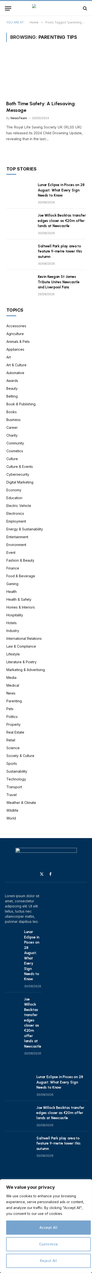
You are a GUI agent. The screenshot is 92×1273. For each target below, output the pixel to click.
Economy (13, 490)
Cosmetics (14, 451)
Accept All (48, 1227)
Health (11, 591)
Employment (16, 521)
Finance (12, 568)
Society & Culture (20, 756)
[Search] (84, 8)
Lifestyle (13, 654)
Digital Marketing (19, 482)
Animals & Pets (18, 341)
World (11, 818)
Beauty (12, 388)
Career (12, 427)
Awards (12, 381)
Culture (12, 459)
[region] (46, 1226)
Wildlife (12, 810)
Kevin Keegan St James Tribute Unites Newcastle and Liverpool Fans (58, 281)
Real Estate (15, 732)
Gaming (12, 584)
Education (14, 498)
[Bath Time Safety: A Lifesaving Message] (46, 74)
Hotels (11, 623)
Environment (16, 545)
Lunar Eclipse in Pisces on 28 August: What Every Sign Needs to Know (61, 190)
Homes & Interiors (20, 607)
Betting (12, 396)
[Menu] (8, 8)
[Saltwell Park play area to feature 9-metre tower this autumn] (19, 252)
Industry (12, 631)
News (10, 693)
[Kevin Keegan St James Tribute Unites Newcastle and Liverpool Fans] (19, 283)
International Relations (24, 638)
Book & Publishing (21, 404)
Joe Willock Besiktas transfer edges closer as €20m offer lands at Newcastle (62, 220)
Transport (14, 787)
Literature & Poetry (21, 662)
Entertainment (17, 537)
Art (8, 357)
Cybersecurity (17, 474)
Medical (12, 685)
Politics (12, 717)
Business (13, 420)
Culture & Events (19, 466)
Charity (12, 435)
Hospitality (14, 615)
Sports (11, 763)
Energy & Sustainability (24, 529)
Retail (10, 740)
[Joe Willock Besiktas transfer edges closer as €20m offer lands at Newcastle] (19, 221)
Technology (16, 779)
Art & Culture (16, 365)
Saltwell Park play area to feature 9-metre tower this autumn (60, 251)
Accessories (16, 326)
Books (11, 412)
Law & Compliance (21, 646)
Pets (9, 709)
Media (11, 677)
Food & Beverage (20, 576)
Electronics (15, 513)
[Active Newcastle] (46, 8)
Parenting (14, 701)
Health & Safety (18, 599)
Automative (15, 373)
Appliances (15, 349)
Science (13, 748)
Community (15, 443)
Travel (11, 795)
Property (13, 724)
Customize (48, 1244)
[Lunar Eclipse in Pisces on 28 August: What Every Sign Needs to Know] (19, 191)
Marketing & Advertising (25, 670)
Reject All (48, 1261)
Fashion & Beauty (20, 560)
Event (10, 552)
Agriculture (15, 334)
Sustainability (16, 771)
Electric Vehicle (18, 506)
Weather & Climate (21, 802)
